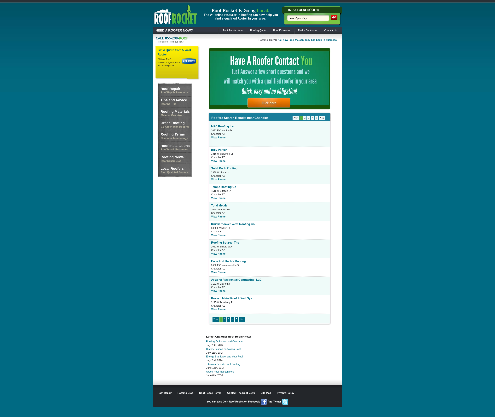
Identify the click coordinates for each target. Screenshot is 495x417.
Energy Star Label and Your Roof (224, 356)
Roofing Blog (185, 392)
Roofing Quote (258, 30)
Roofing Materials (175, 113)
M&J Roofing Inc (222, 126)
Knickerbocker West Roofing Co (233, 224)
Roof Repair (174, 90)
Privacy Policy (285, 392)
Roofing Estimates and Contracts (224, 341)
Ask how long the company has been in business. (307, 39)
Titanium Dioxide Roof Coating (223, 364)
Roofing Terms (174, 136)
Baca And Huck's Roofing (228, 261)
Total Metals (219, 205)
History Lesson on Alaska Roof (223, 349)
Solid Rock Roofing (224, 168)
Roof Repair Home (233, 30)
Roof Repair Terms (210, 392)
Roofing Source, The (225, 242)
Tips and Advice (173, 101)
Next (322, 118)
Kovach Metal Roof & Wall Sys (231, 298)
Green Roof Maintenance (220, 371)
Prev (296, 118)
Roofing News (172, 158)
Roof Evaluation (282, 30)
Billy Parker (219, 149)
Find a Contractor (307, 30)
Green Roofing (174, 124)
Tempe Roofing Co (223, 186)
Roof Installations (175, 147)
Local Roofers (174, 170)
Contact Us (330, 30)
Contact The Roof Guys (241, 392)
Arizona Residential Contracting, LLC (236, 279)
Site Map (266, 392)
